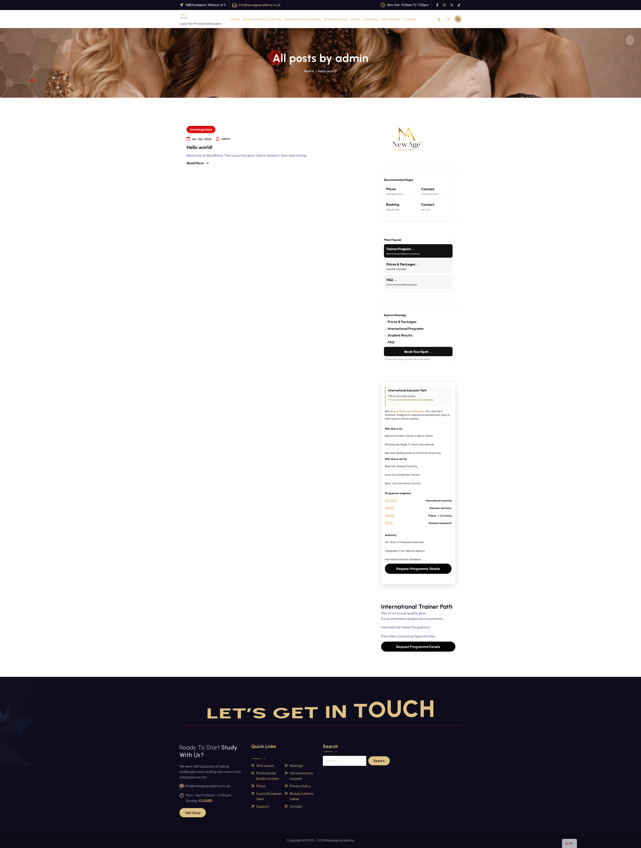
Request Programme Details (418, 568)
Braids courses (336, 19)
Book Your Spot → (418, 352)
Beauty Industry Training (262, 19)
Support (262, 806)
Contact (409, 19)
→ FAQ (389, 342)
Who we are (265, 766)
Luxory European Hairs (269, 796)
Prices (356, 19)
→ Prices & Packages (400, 322)
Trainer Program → (402, 251)
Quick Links (263, 746)
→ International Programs (404, 328)
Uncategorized (201, 129)
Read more (195, 163)
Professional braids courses (267, 776)
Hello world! (327, 71)
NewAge (296, 766)
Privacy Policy (300, 786)
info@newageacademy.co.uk (260, 5)
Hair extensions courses (302, 19)
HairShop (371, 19)
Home (235, 19)
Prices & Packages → (402, 266)
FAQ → (401, 282)
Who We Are (390, 19)
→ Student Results (398, 335)
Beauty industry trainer (301, 796)
